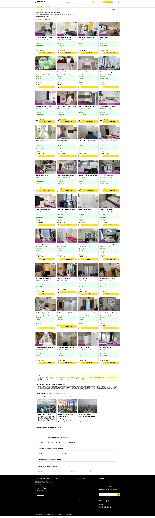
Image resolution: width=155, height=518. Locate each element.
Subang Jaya (94, 6)
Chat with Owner (47, 52)
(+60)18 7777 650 (40, 495)
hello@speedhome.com (42, 490)
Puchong (63, 6)
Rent (36, 19)
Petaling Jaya (48, 6)
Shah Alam (86, 6)
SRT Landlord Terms (52, 514)
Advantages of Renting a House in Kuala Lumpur (51, 384)
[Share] (37, 53)
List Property (109, 2)
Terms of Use (45, 514)
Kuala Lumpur (39, 6)
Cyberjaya (56, 6)
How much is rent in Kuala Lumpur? (47, 432)
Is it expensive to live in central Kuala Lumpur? (50, 459)
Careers (67, 485)
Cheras (69, 6)
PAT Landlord (66, 514)
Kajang (80, 6)
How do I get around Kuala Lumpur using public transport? (53, 437)
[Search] (93, 2)
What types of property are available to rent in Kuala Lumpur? (54, 453)
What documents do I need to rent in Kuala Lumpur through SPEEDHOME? (57, 443)
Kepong (111, 6)
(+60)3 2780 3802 (40, 492)
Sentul (116, 6)
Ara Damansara (104, 6)
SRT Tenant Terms (59, 514)
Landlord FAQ (59, 483)
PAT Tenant (71, 514)
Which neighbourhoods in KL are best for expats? (51, 448)
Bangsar (75, 6)
